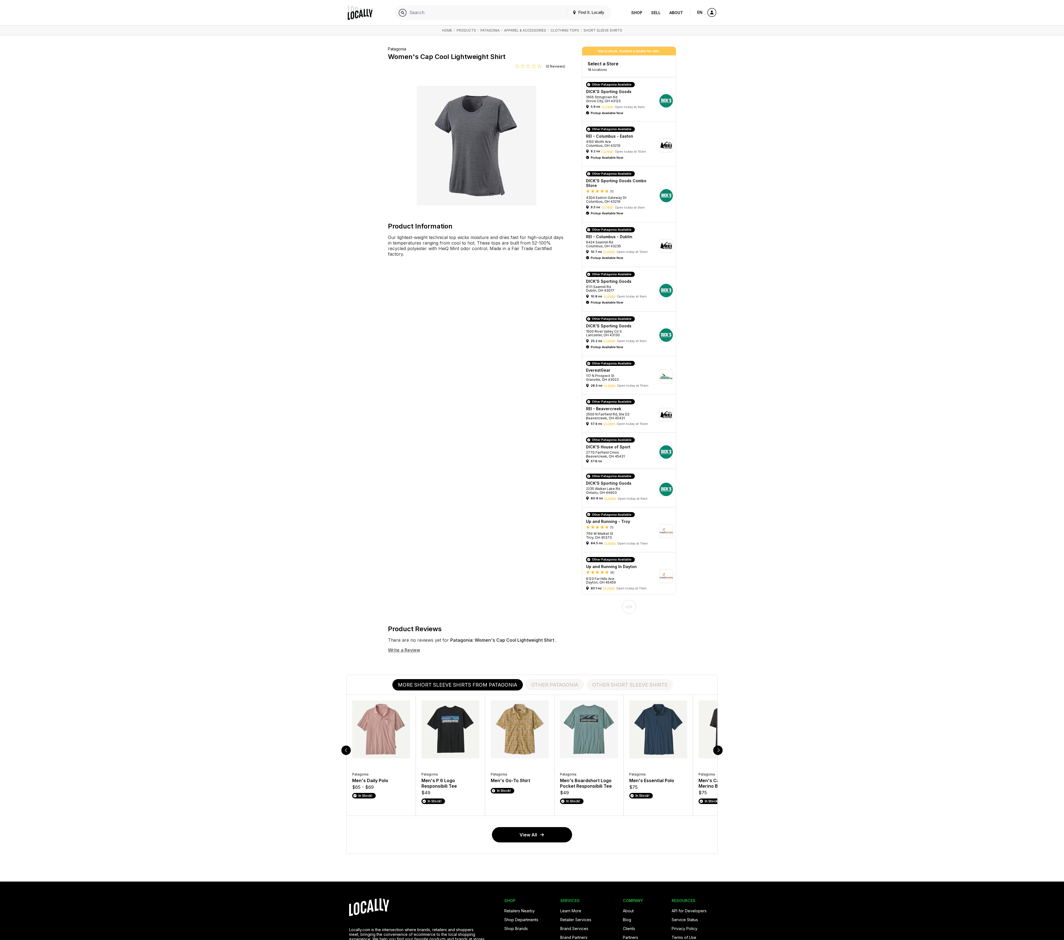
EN (699, 12)
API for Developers (689, 910)
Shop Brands (516, 928)
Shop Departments (521, 919)
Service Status (685, 919)
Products (466, 30)
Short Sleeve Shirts (603, 30)
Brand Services (574, 928)
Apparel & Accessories (525, 30)
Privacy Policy (684, 928)
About (676, 12)
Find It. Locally (590, 12)
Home (447, 30)
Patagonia (490, 30)
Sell (656, 12)
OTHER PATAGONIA (554, 685)
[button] (631, 101)
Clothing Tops (565, 30)
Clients (629, 928)
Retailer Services (575, 919)
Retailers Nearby (519, 910)
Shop (636, 12)
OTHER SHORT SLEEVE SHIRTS (629, 685)
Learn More (570, 910)
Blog (627, 919)
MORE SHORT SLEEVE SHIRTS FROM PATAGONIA (457, 685)
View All (528, 835)
